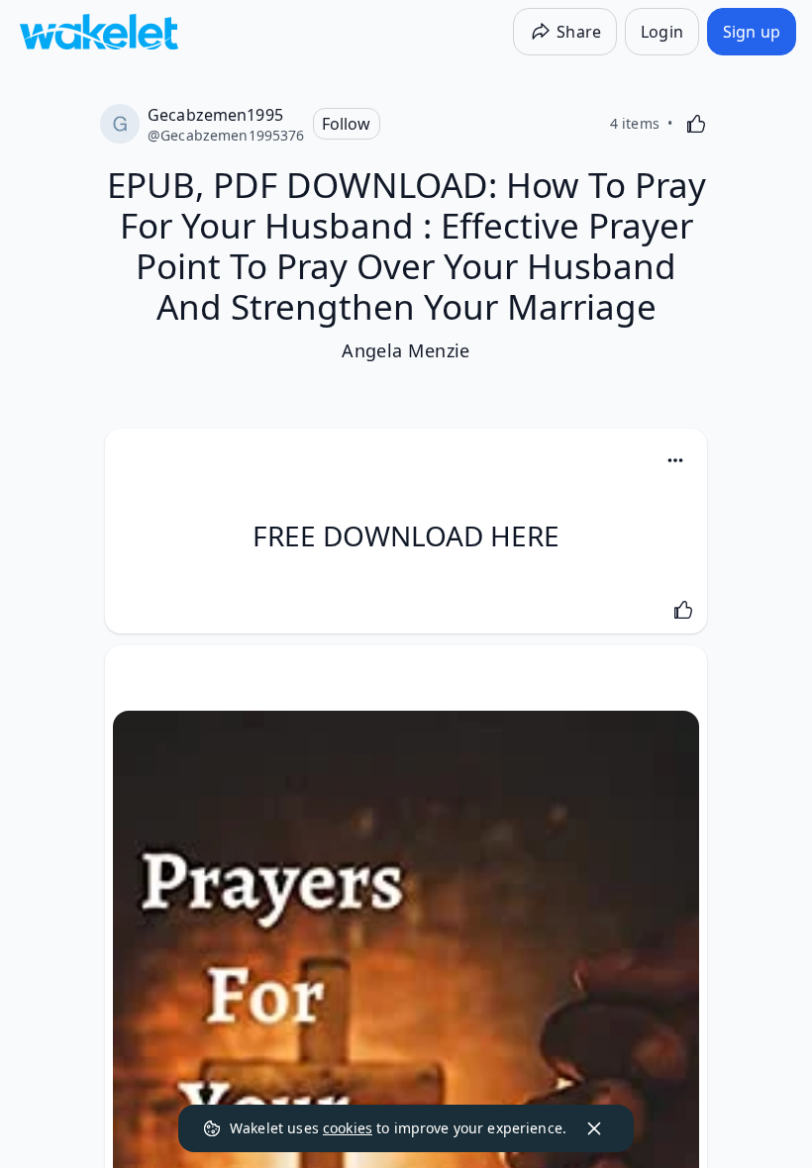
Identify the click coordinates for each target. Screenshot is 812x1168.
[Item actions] (675, 460)
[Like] (696, 124)
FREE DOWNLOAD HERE (406, 535)
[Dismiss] (594, 1128)
